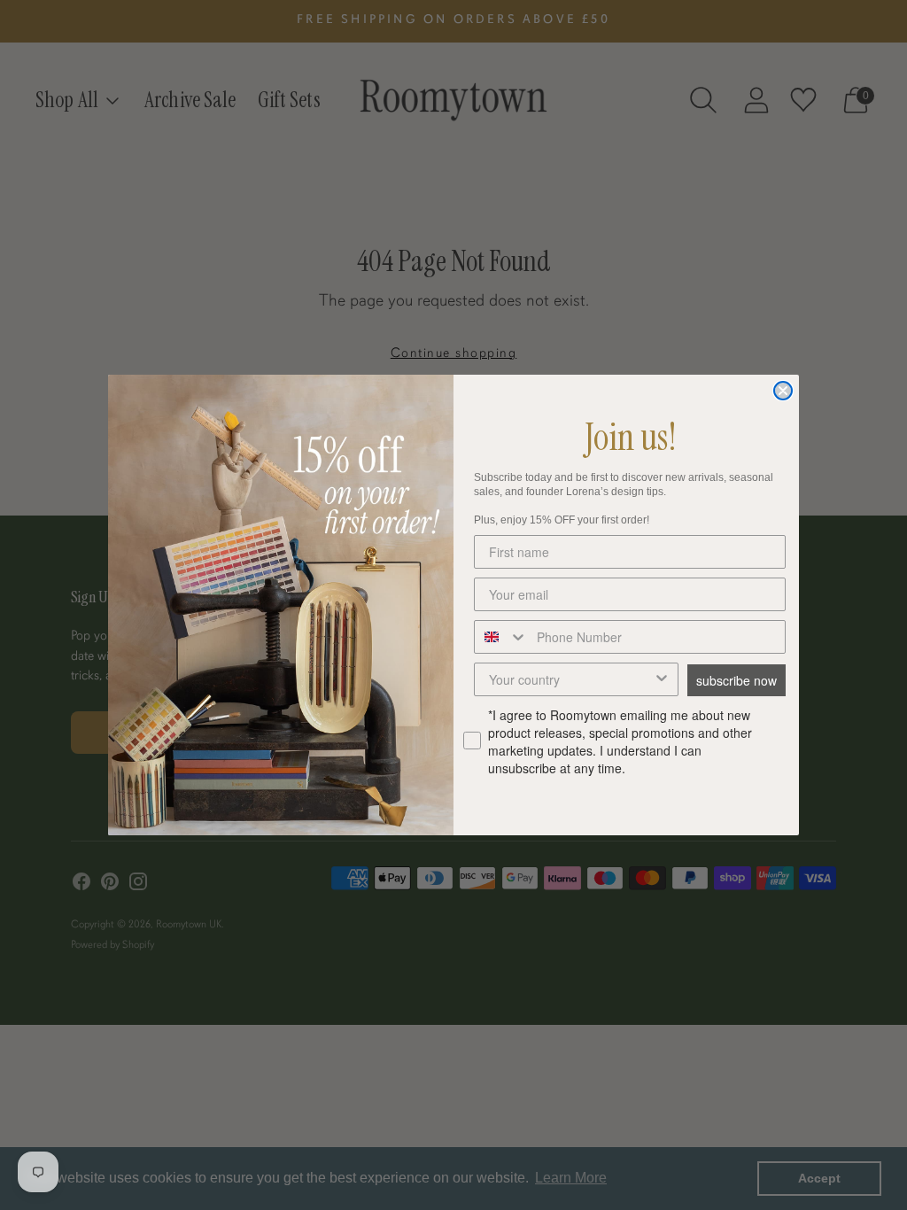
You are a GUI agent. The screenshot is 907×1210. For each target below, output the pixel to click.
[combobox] (501, 637)
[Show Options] (662, 679)
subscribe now (736, 680)
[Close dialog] (783, 390)
